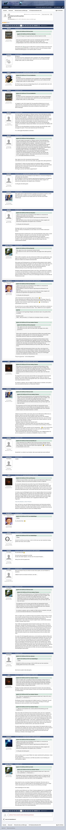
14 (25, 25)
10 (16, 25)
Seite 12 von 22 (44, 25)
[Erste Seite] (3, 25)
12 (21, 25)
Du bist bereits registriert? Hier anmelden (44, 7)
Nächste (35, 25)
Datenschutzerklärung (11, 828)
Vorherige (7, 25)
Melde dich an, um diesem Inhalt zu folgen (32, 14)
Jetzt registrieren (57, 7)
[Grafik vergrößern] (24, 552)
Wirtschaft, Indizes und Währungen (29, 19)
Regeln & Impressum (16, 7)
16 (30, 25)
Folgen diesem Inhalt (45, 14)
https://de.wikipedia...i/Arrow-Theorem (23, 501)
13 (23, 25)
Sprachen (3, 828)
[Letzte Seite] (39, 25)
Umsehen (6, 7)
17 (32, 25)
